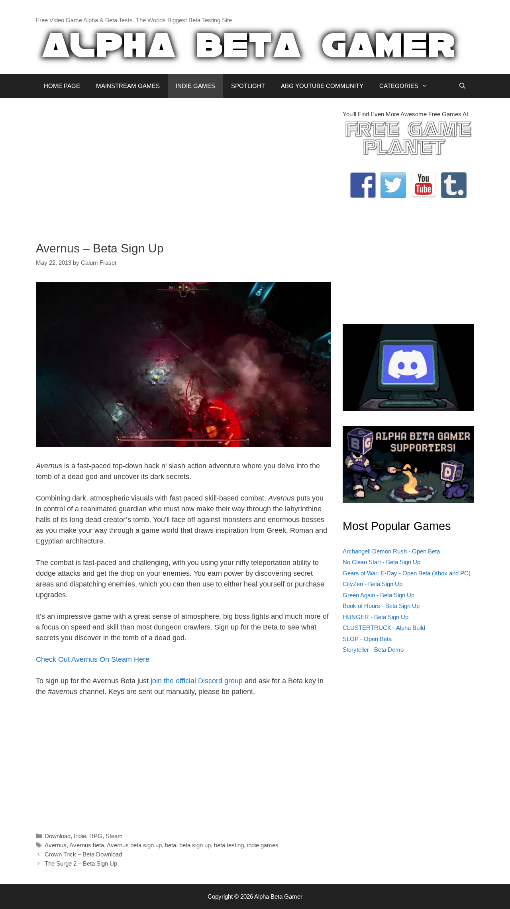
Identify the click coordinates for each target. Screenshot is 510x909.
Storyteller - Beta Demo (373, 649)
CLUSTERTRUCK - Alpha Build (384, 627)
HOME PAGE (62, 85)
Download (58, 836)
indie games (263, 845)
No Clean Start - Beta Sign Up (381, 562)
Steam (114, 836)
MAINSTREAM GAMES (128, 85)
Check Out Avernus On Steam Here (92, 659)
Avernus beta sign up (134, 845)
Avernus (56, 845)
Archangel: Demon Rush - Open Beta (391, 551)
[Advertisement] (183, 165)
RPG (95, 836)
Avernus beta (86, 845)
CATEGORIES (398, 85)
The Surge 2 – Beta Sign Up (81, 863)
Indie (80, 836)
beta (170, 845)
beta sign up (195, 845)
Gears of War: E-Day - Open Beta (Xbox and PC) (407, 573)
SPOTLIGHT (248, 85)
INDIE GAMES (195, 85)
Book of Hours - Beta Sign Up (381, 605)
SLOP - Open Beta (367, 638)
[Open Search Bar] (462, 86)
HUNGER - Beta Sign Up (375, 617)
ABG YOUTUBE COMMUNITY (322, 85)
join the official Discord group (197, 681)
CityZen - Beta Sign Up (372, 584)
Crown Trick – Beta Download (83, 854)
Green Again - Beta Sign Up (378, 595)
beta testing (229, 845)
